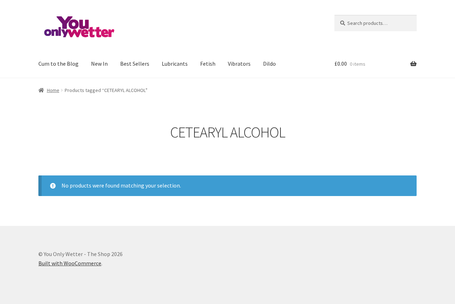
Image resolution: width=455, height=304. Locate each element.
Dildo (269, 63)
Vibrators (239, 63)
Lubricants (175, 63)
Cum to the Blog (58, 63)
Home (53, 90)
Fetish (207, 63)
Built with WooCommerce (69, 263)
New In (99, 63)
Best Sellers (134, 63)
